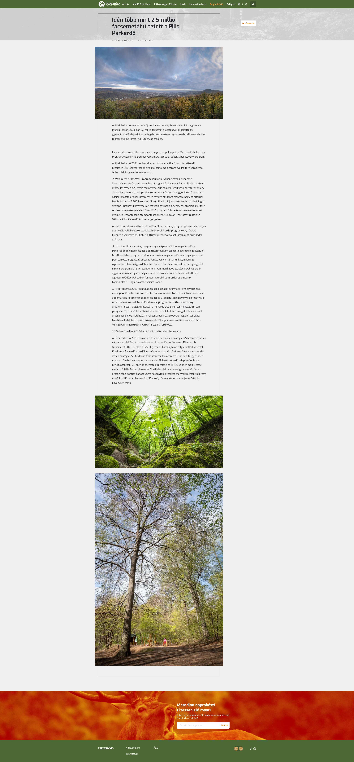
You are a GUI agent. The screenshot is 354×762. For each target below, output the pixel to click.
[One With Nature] (236, 749)
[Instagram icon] (246, 4)
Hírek (183, 4)
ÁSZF (156, 747)
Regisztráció (216, 4)
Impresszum (132, 753)
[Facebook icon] (242, 4)
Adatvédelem (133, 747)
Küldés (224, 725)
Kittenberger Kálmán (165, 4)
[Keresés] (253, 4)
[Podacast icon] (239, 4)
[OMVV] (241, 749)
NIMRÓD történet (141, 4)
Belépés (231, 4)
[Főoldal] (109, 4)
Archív (125, 4)
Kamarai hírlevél (197, 4)
